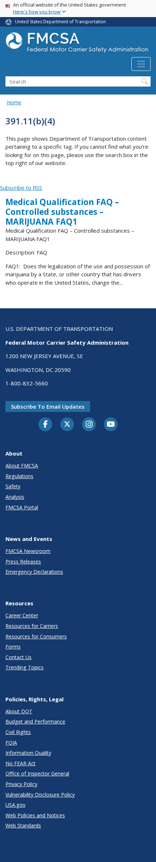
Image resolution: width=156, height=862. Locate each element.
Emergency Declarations (34, 571)
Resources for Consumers (36, 636)
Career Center (21, 615)
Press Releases (23, 561)
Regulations (19, 476)
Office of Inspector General (37, 773)
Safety (12, 486)
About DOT (18, 711)
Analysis (14, 496)
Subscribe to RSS (21, 187)
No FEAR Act (20, 763)
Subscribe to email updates (48, 406)
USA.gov (15, 804)
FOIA (11, 742)
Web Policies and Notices (35, 815)
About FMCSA (21, 465)
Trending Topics (24, 667)
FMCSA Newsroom (27, 551)
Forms (13, 646)
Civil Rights (18, 732)
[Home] (78, 44)
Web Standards (23, 825)
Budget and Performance (35, 721)
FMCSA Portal (21, 507)
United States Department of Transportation (60, 22)
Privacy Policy (21, 784)
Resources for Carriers (31, 625)
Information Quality (28, 752)
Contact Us (18, 657)
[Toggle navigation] (141, 64)
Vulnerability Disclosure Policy (40, 794)
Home (14, 102)
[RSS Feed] (4, 179)
